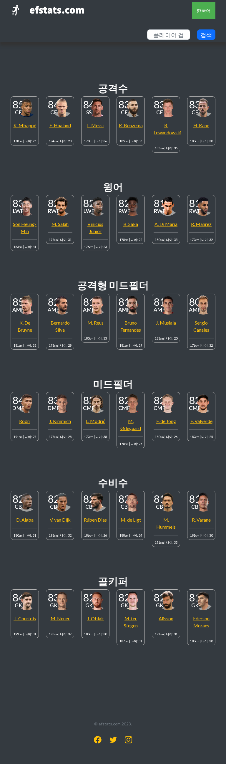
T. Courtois (25, 618)
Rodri (24, 421)
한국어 (204, 10)
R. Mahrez (201, 224)
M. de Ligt (131, 519)
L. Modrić (95, 421)
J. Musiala (166, 322)
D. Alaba (25, 519)
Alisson (166, 618)
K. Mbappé (25, 125)
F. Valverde (201, 421)
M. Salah (60, 224)
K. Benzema (131, 125)
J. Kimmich (60, 421)
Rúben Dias (95, 519)
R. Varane (201, 519)
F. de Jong (166, 421)
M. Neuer (60, 618)
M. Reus (95, 322)
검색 (206, 34)
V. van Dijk (60, 519)
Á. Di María (165, 224)
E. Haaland (60, 125)
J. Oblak (95, 618)
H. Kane (201, 125)
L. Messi (95, 125)
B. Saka (130, 224)
